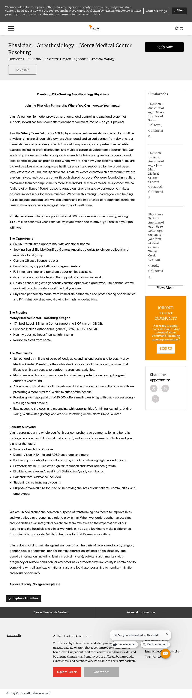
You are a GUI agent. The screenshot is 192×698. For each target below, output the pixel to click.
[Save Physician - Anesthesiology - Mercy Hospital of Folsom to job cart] (167, 121)
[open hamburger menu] (11, 28)
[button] (156, 11)
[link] (166, 348)
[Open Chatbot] (165, 653)
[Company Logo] (94, 28)
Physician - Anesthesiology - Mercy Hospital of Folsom (156, 112)
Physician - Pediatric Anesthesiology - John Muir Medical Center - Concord (156, 167)
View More (166, 288)
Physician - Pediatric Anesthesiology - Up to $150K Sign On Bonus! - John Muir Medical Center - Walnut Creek (156, 235)
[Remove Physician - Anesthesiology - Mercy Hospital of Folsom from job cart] (181, 120)
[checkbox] (10, 72)
